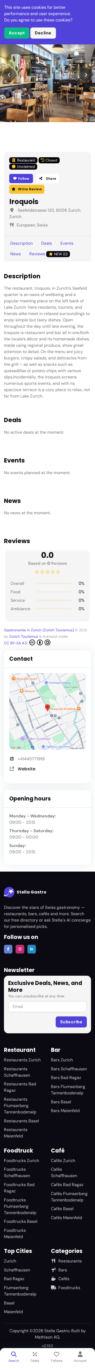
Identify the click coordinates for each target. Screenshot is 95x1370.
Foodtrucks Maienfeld (15, 1233)
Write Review (30, 189)
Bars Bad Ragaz (66, 1077)
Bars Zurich (62, 1060)
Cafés (63, 1278)
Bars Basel (61, 1102)
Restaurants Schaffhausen (17, 1072)
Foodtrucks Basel (20, 1221)
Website (26, 769)
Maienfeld (13, 1312)
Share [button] (50, 178)
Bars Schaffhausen (69, 1069)
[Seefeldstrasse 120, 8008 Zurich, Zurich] (47, 711)
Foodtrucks (69, 1287)
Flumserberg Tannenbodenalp (20, 1291)
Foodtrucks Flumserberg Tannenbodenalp (20, 1206)
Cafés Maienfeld (66, 1217)
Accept (17, 33)
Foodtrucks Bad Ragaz (19, 1188)
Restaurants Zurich (22, 1060)
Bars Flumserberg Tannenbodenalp (68, 1090)
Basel (9, 1303)
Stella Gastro (31, 892)
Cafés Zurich (63, 1160)
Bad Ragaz (14, 1278)
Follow (23, 178)
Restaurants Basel (21, 1121)
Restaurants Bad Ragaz (20, 1087)
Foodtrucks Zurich (21, 1160)
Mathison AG (47, 1337)
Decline (43, 33)
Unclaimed (26, 166)
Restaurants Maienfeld (15, 1133)
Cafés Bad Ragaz (67, 1184)
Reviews (48, 254)
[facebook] (8, 949)
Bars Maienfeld (65, 1110)
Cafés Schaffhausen (64, 1172)
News (15, 254)
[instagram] (20, 949)
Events (66, 243)
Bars (62, 1270)
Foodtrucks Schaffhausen (17, 1172)
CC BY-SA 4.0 (16, 643)
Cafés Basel (62, 1208)
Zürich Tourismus (23, 636)
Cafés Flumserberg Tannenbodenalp (69, 1197)
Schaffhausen (17, 1270)
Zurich (10, 1261)
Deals (46, 243)
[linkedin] (31, 949)
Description (21, 243)
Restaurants (70, 1261)
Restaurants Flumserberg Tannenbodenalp (20, 1105)
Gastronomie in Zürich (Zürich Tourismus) (39, 630)
